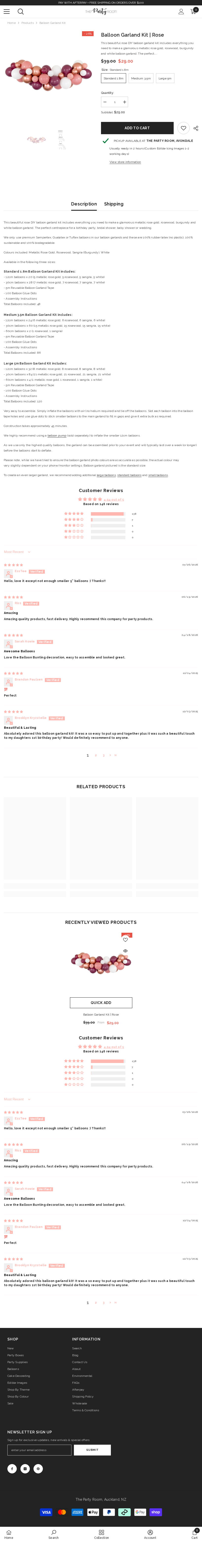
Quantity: (107, 93)
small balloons (158, 475)
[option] (49, 76)
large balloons (106, 475)
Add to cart (137, 128)
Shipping (113, 203)
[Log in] (181, 11)
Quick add (101, 1003)
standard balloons (129, 475)
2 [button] (96, 755)
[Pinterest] (38, 1468)
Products (27, 23)
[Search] (21, 12)
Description (84, 203)
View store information (125, 162)
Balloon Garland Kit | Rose (101, 1014)
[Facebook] (12, 1468)
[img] (13, 565)
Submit (92, 1450)
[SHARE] (194, 128)
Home (11, 23)
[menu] (7, 12)
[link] (183, 128)
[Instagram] (25, 1468)
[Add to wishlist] (125, 939)
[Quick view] (125, 950)
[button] (74, 514)
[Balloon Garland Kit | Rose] (101, 964)
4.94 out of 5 (114, 499)
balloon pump (57, 435)
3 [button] (103, 755)
